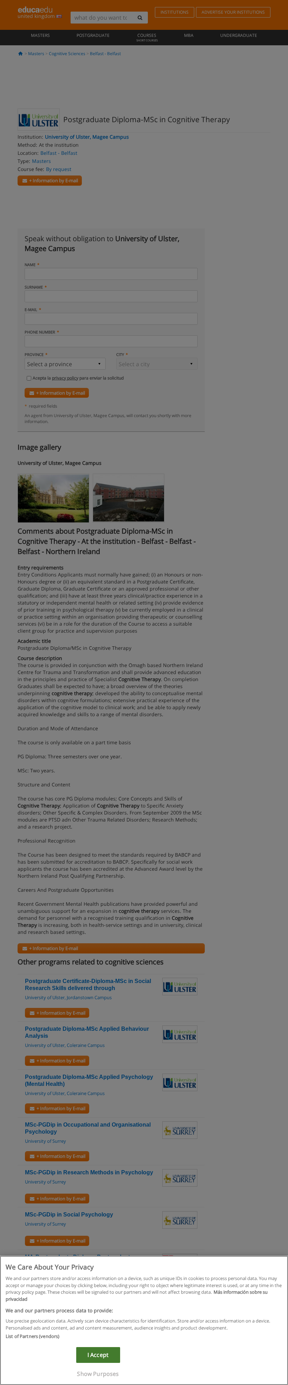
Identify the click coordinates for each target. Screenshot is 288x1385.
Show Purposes (98, 1374)
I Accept (98, 1355)
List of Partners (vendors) (32, 1336)
